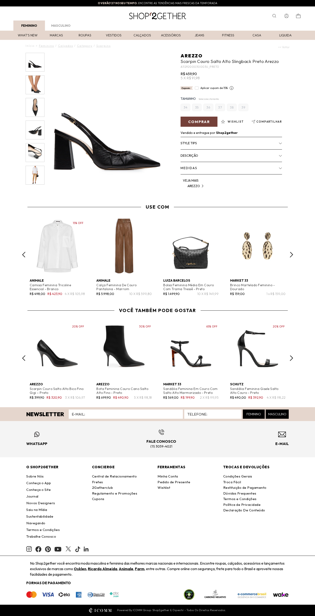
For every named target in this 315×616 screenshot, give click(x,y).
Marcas (56, 35)
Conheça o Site (38, 489)
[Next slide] (291, 254)
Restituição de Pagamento (245, 487)
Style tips (189, 143)
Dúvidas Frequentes (239, 493)
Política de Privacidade (242, 504)
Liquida (285, 35)
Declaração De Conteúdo (244, 510)
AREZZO (192, 56)
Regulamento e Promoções (114, 493)
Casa (257, 35)
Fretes (97, 482)
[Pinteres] (48, 549)
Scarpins (103, 45)
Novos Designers (40, 503)
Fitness (228, 35)
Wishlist (164, 487)
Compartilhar (269, 121)
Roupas (85, 35)
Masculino (61, 26)
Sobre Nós (35, 476)
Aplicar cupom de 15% (214, 88)
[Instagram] (29, 549)
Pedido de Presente (174, 482)
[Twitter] (68, 549)
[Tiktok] (77, 549)
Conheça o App (38, 483)
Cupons (98, 499)
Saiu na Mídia (36, 509)
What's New (28, 35)
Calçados (142, 35)
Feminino (29, 26)
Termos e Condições (43, 530)
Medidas (189, 168)
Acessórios (171, 35)
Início (30, 45)
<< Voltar (284, 47)
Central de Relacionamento (114, 476)
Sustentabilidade (39, 516)
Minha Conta (168, 476)
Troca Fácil (232, 482)
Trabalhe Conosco (41, 536)
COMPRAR (199, 121)
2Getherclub (102, 487)
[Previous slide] (24, 254)
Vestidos (114, 35)
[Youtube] (57, 549)
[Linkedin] (86, 549)
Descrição (189, 155)
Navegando (35, 523)
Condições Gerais (237, 476)
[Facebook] (38, 549)
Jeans (199, 35)
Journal (32, 496)
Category (84, 45)
